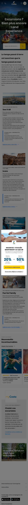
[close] (24, 232)
